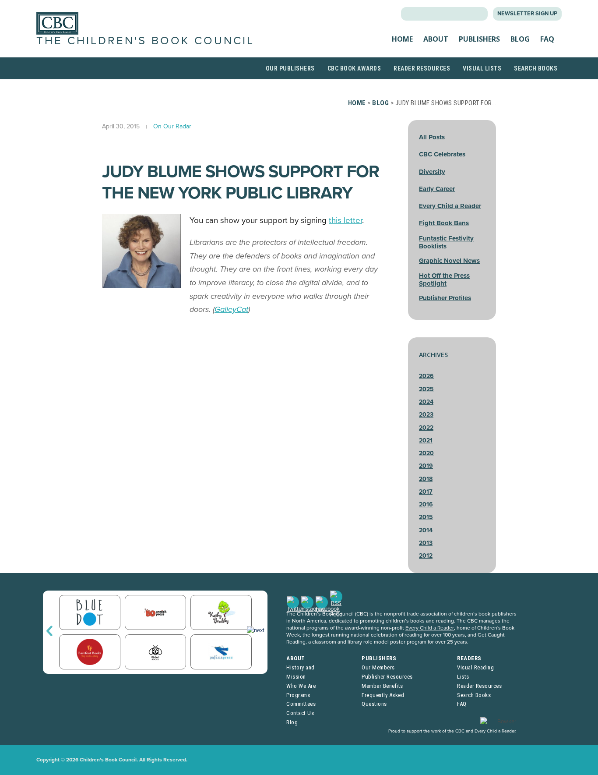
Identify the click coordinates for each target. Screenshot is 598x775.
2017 (426, 491)
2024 (426, 402)
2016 (426, 504)
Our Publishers (290, 68)
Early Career (437, 189)
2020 (426, 453)
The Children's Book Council (145, 40)
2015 (426, 517)
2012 (426, 555)
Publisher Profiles (445, 298)
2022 (426, 428)
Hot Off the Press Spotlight (444, 279)
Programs (298, 695)
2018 (426, 479)
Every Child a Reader (450, 206)
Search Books (535, 68)
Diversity (432, 172)
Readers (469, 658)
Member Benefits (382, 686)
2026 (426, 376)
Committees (301, 704)
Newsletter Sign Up (527, 13)
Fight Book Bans (444, 223)
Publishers (479, 39)
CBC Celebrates (442, 154)
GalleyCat (231, 309)
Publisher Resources (387, 676)
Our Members (378, 667)
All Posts (432, 137)
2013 (426, 543)
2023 (426, 414)
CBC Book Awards (354, 68)
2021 (426, 440)
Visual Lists (482, 68)
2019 (426, 466)
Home (402, 39)
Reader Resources (422, 68)
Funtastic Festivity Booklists (446, 242)
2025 (426, 389)
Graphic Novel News (449, 261)
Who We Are (301, 686)
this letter (345, 220)
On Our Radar (172, 126)
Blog (520, 39)
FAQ (547, 39)
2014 (426, 530)
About (435, 39)
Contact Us (300, 713)
